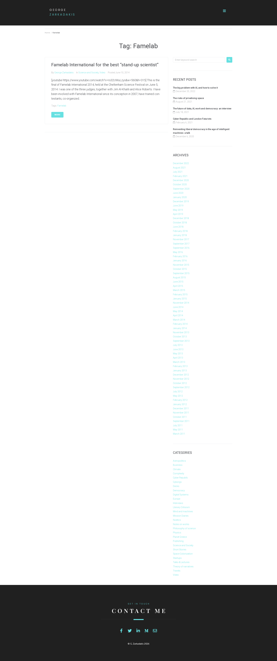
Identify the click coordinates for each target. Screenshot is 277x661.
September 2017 (181, 243)
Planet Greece (180, 537)
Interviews (178, 503)
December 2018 (181, 218)
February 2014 (180, 324)
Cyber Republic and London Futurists (192, 119)
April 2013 (178, 357)
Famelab (61, 105)
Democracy (179, 490)
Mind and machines (183, 511)
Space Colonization (183, 553)
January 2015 (180, 298)
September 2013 (181, 341)
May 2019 (178, 210)
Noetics (177, 520)
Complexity (178, 473)
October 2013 (180, 336)
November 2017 (181, 239)
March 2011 (179, 434)
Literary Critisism (181, 507)
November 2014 (181, 303)
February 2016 (180, 256)
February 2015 (180, 294)
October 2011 (180, 417)
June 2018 (178, 226)
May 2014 (178, 311)
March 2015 (179, 290)
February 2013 (180, 366)
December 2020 (181, 180)
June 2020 (178, 193)
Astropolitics (179, 461)
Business (177, 465)
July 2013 (178, 345)
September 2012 (181, 387)
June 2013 (178, 349)
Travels (176, 570)
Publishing (178, 541)
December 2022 (181, 163)
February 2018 (180, 231)
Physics (177, 532)
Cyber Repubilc (180, 477)
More (57, 115)
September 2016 (181, 248)
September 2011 (181, 421)
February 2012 (180, 400)
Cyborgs (177, 482)
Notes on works (181, 524)
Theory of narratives (183, 566)
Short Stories (179, 549)
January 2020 (180, 197)
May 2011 (178, 429)
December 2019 (181, 201)
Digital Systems (181, 494)
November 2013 (181, 332)
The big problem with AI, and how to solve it (195, 87)
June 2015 (178, 281)
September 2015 (181, 273)
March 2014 (179, 319)
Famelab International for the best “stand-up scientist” (105, 64)
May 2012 (178, 396)
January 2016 (180, 260)
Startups (177, 558)
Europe (176, 499)
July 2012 (178, 391)
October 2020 (180, 184)
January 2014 (180, 328)
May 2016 (178, 252)
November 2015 (181, 265)
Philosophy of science (184, 528)
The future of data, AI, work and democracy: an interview (202, 108)
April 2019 (178, 214)
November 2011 (181, 412)
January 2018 (180, 235)
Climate (176, 469)
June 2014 (178, 307)
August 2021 (179, 167)
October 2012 (180, 383)
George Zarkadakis (64, 72)
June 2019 (178, 205)
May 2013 (178, 353)
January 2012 (180, 404)
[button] (224, 11)
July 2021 (178, 172)
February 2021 (180, 176)
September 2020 (181, 189)
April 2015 (178, 286)
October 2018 (180, 222)
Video (102, 72)
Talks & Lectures (181, 562)
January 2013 (180, 370)
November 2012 (181, 379)
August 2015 (179, 277)
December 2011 (181, 408)
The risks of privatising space (188, 98)
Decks (176, 486)
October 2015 (180, 269)
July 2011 (178, 425)
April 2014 (178, 315)
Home (47, 33)
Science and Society (88, 72)
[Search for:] (199, 60)
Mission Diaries (181, 515)
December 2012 (181, 374)
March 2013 (179, 362)
